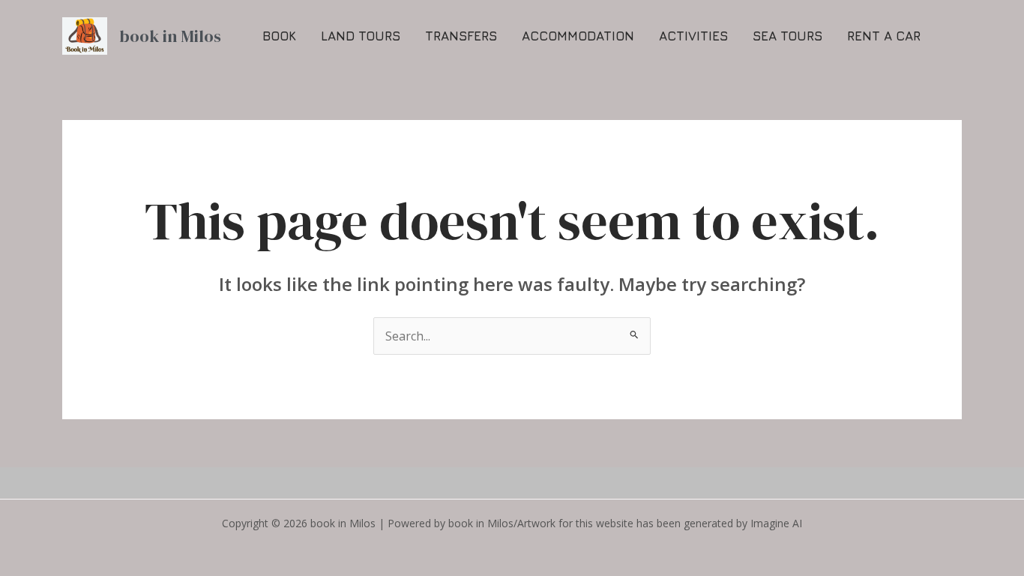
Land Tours (360, 36)
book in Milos (170, 36)
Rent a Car (884, 36)
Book (279, 36)
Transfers (461, 36)
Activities (693, 36)
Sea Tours (787, 36)
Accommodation (578, 36)
